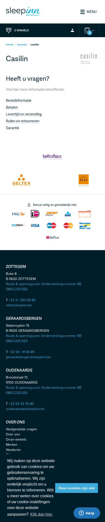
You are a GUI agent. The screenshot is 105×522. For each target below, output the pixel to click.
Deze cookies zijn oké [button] (77, 488)
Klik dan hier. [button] (41, 514)
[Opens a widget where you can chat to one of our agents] (86, 513)
